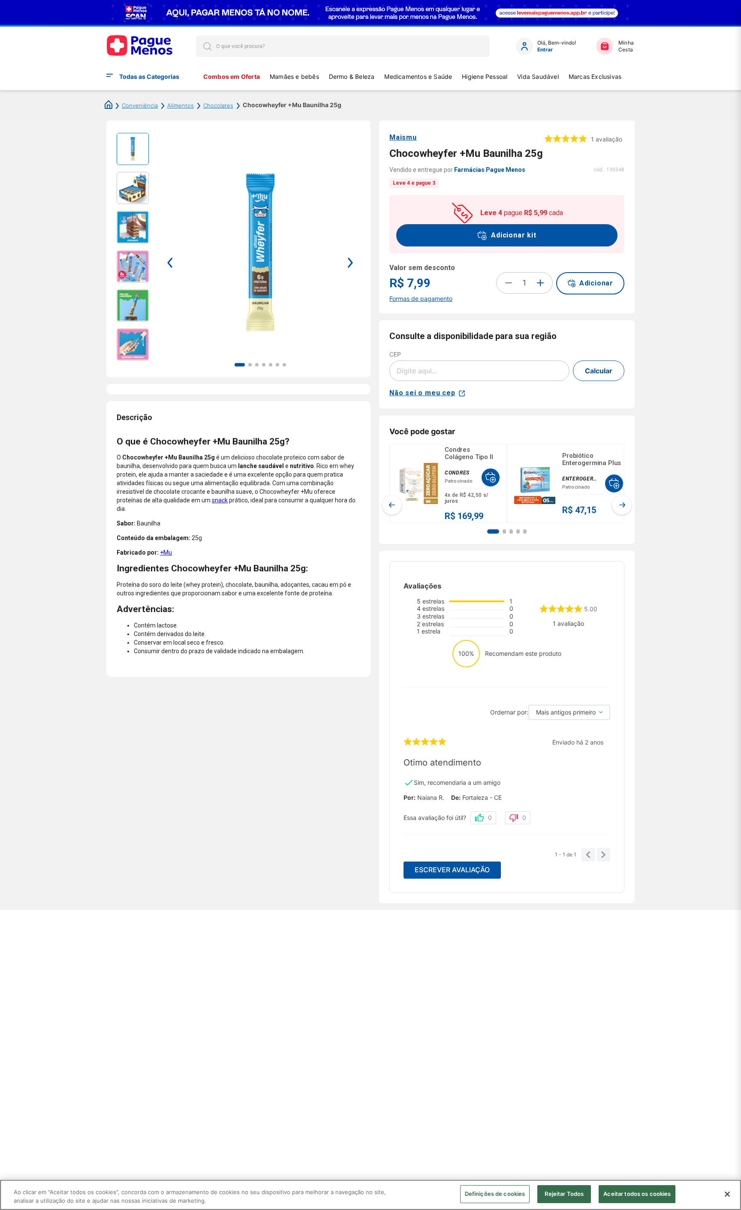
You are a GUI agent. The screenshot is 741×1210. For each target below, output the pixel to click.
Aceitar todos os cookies (637, 1193)
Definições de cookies (495, 1193)
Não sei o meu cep (422, 393)
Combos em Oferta (231, 76)
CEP (395, 354)
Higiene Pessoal (484, 76)
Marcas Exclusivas (595, 76)
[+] (540, 283)
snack (220, 500)
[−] (508, 283)
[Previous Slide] (392, 505)
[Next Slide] (622, 505)
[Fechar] (727, 1194)
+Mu (166, 552)
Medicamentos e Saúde (418, 76)
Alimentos (180, 105)
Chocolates (218, 105)
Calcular (598, 370)
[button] (493, 531)
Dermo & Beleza (352, 76)
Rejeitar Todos (564, 1193)
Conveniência (140, 105)
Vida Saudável (538, 76)
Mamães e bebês (294, 76)
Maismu (403, 137)
